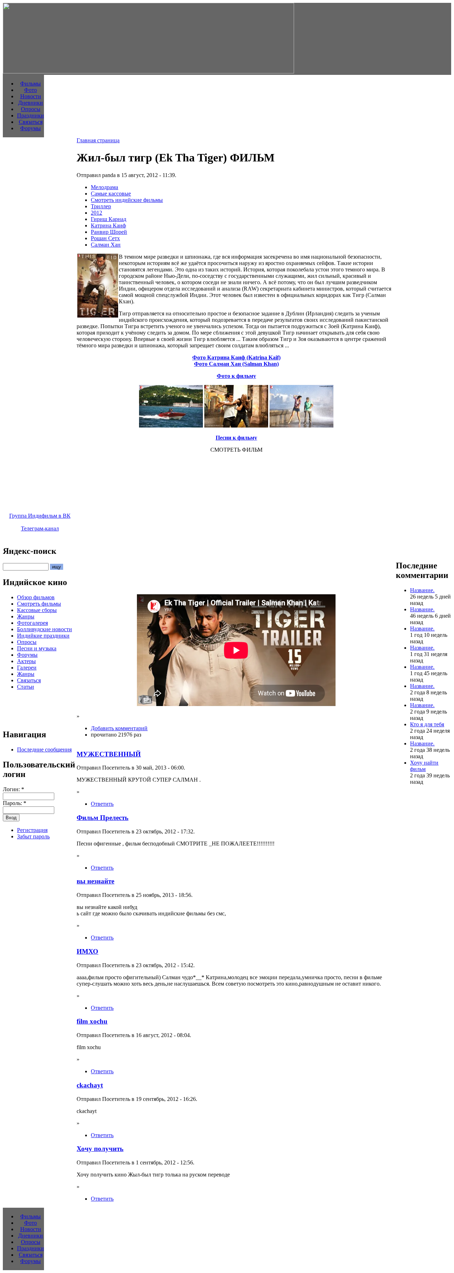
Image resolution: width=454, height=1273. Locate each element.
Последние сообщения (44, 749)
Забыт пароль (33, 836)
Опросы (30, 109)
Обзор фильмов (36, 597)
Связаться (31, 122)
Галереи (27, 668)
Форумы (30, 128)
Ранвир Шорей (109, 232)
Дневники (30, 103)
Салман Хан (106, 245)
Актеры (26, 661)
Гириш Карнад (108, 219)
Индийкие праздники (43, 636)
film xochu (92, 1021)
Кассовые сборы (37, 610)
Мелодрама (104, 187)
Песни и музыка (36, 648)
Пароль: (14, 803)
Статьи (25, 687)
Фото (30, 90)
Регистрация (32, 830)
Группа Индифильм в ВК (40, 516)
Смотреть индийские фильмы (127, 200)
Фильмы (30, 84)
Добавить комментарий (119, 728)
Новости (30, 96)
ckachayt (90, 1085)
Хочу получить (100, 1148)
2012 (96, 213)
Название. (422, 590)
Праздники (30, 115)
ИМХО (87, 951)
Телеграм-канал (40, 528)
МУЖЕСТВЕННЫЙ (109, 754)
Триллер (101, 206)
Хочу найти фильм (424, 766)
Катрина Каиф (108, 225)
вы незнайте (95, 881)
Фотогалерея (32, 623)
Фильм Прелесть (102, 817)
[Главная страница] (148, 71)
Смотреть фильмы (39, 604)
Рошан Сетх (105, 238)
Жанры (25, 616)
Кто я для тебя (427, 724)
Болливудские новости (44, 629)
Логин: (13, 789)
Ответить (102, 804)
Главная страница (98, 140)
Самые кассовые (111, 194)
